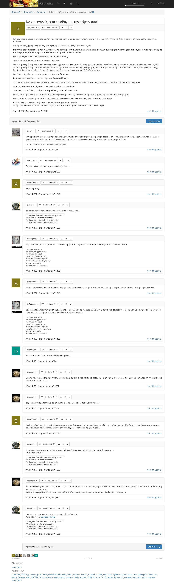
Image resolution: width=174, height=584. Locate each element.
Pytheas (21, 577)
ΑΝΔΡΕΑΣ (62, 574)
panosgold (142, 574)
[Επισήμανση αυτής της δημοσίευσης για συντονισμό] (43, 28)
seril (139, 577)
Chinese (127, 577)
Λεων (41, 577)
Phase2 (91, 574)
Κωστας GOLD (99, 577)
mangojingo (17, 567)
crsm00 (84, 574)
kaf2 (77, 577)
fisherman (70, 577)
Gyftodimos (117, 574)
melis (45, 574)
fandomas (152, 574)
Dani (134, 577)
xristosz (76, 574)
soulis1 (83, 577)
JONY (89, 577)
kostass (152, 577)
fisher (69, 574)
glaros (14, 577)
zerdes (110, 577)
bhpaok (99, 574)
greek (39, 574)
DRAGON (52, 574)
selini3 (144, 577)
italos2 (56, 577)
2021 (28, 577)
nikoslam (49, 577)
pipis (62, 577)
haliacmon (118, 577)
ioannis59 (107, 574)
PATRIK (34, 577)
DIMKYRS (16, 574)
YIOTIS (24, 574)
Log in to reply (154, 121)
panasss (32, 574)
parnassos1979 (130, 574)
